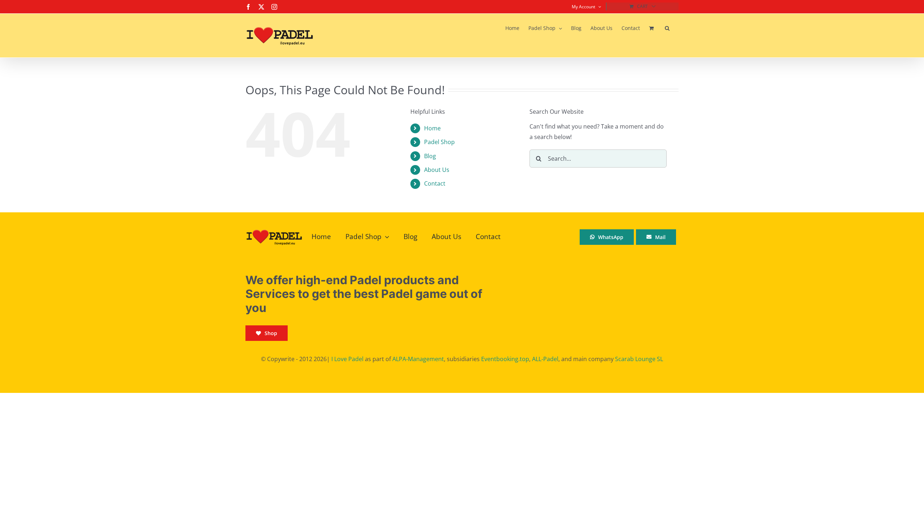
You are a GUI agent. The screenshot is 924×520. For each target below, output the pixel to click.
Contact (434, 183)
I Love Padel (347, 359)
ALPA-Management (418, 359)
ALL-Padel (545, 359)
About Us (436, 170)
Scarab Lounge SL (639, 359)
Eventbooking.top (505, 359)
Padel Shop (439, 142)
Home (432, 128)
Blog (430, 156)
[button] (667, 28)
